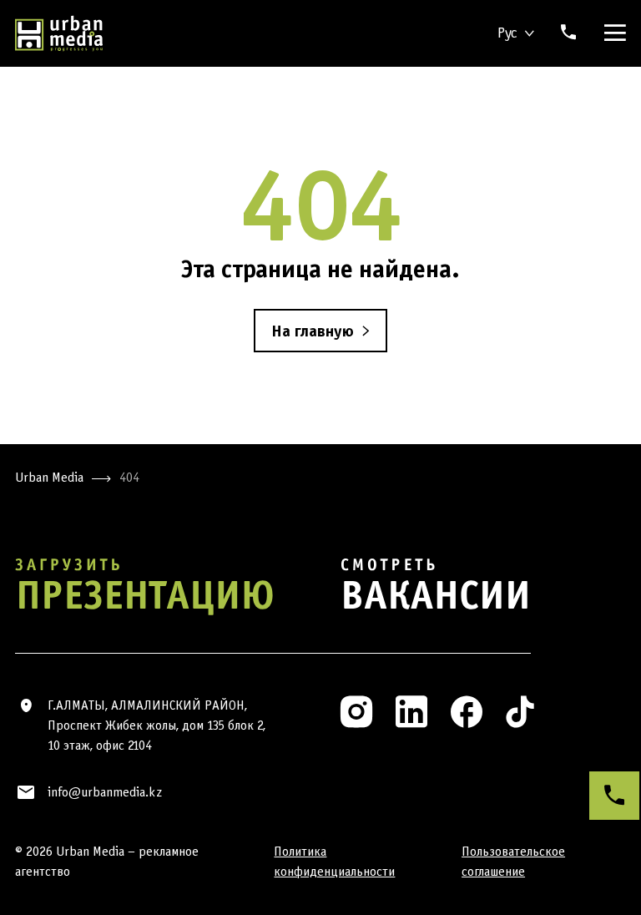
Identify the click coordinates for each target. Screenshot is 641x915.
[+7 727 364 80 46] (614, 795)
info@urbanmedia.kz (105, 792)
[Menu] (612, 33)
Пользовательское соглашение (513, 861)
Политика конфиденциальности (334, 861)
